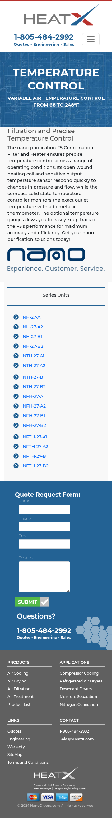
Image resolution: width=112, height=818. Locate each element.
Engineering (18, 739)
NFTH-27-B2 (36, 466)
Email (24, 535)
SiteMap (14, 754)
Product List (18, 704)
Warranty (16, 746)
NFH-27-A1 (33, 396)
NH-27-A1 (32, 317)
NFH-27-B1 (34, 416)
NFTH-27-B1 (35, 456)
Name (24, 501)
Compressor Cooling (79, 673)
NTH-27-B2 (34, 387)
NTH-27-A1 (33, 356)
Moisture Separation (78, 696)
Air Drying (16, 681)
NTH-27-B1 (34, 377)
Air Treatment (20, 696)
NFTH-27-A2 (35, 446)
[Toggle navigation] (91, 39)
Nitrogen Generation (79, 704)
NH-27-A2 (33, 327)
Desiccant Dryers (76, 688)
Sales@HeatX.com (77, 739)
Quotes (14, 731)
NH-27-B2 (33, 346)
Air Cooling (17, 673)
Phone (25, 518)
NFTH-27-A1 (35, 437)
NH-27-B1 (32, 336)
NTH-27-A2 (34, 365)
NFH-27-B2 (34, 425)
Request (26, 557)
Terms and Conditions (28, 762)
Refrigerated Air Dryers (81, 681)
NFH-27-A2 (34, 406)
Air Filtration (18, 688)
